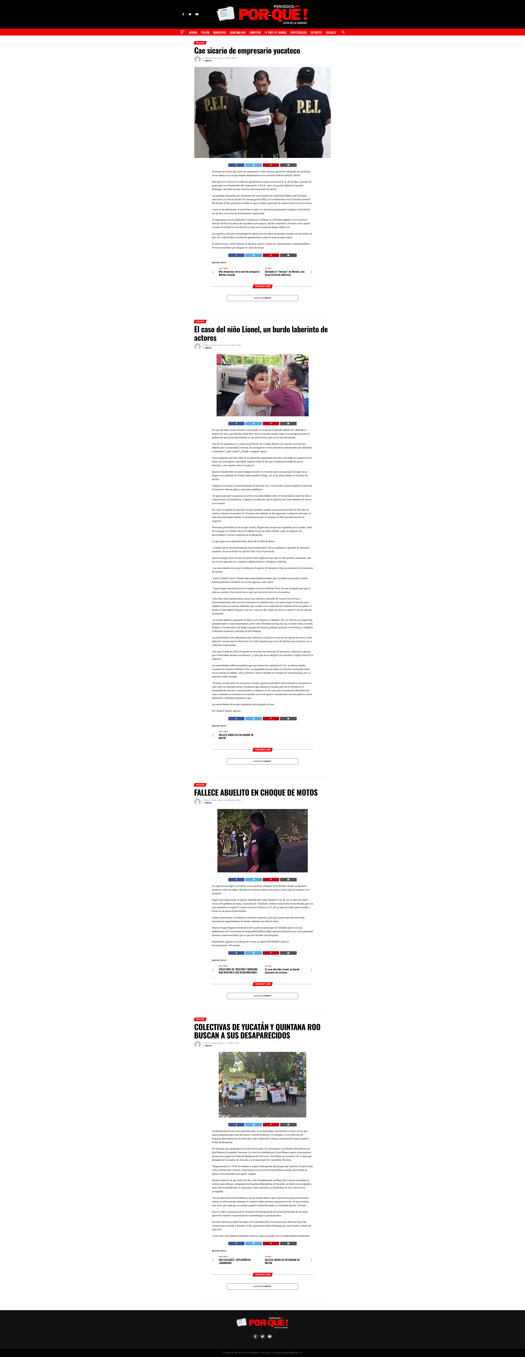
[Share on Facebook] (236, 165)
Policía (205, 32)
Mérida (193, 32)
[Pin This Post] (271, 165)
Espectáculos (298, 32)
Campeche (255, 32)
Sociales (331, 32)
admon (208, 61)
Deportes (316, 32)
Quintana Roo (238, 32)
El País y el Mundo (275, 32)
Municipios (219, 32)
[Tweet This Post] (253, 165)
